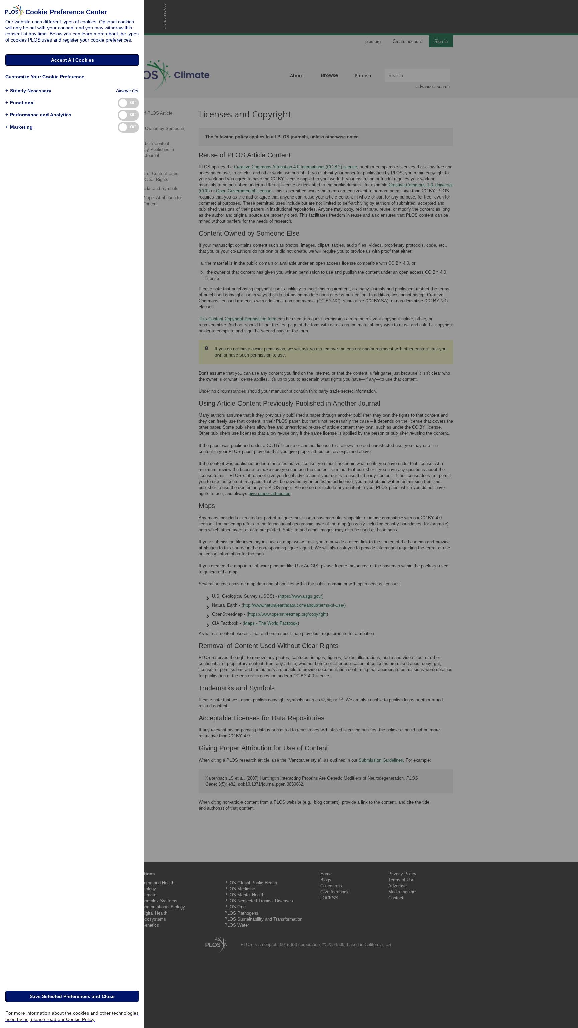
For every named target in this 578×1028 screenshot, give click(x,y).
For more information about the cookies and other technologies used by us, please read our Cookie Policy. (72, 1016)
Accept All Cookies (72, 60)
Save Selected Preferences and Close (72, 996)
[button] (28, 91)
